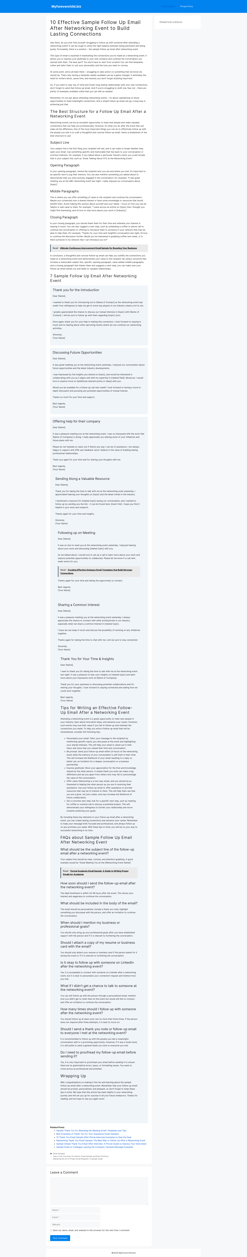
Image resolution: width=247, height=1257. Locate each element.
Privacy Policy (186, 6)
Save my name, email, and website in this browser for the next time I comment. (91, 1230)
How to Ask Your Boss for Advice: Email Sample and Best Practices (80, 1156)
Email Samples (168, 6)
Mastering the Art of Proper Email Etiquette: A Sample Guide (78, 1159)
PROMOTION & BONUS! (171, 22)
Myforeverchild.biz (66, 6)
